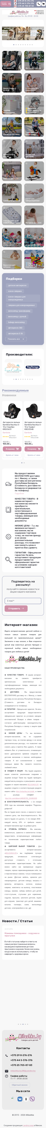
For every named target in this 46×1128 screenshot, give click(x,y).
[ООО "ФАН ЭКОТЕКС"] (13, 367)
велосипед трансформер (19, 311)
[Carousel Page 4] (20, 44)
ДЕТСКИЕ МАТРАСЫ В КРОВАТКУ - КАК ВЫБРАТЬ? (23, 934)
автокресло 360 (15, 328)
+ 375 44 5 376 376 (25, 3)
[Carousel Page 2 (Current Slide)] (16, 379)
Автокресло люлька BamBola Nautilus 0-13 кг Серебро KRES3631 (11, 425)
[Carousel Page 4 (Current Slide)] (25, 1024)
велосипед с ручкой (17, 316)
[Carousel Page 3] (18, 44)
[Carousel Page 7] (27, 44)
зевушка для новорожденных (21, 305)
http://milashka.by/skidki (25, 791)
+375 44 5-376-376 (21, 1060)
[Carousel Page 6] (25, 44)
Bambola (6, 433)
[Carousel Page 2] (16, 44)
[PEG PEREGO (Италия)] (32, 367)
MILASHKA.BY (33, 785)
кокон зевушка (15, 291)
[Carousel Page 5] (23, 44)
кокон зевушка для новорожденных (16, 298)
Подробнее (19, 494)
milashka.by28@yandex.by (23, 1071)
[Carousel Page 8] (29, 44)
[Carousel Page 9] (32, 44)
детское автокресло (17, 285)
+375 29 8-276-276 (21, 1055)
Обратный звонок (19, 1085)
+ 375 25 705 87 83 (25, 6)
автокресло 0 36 (15, 333)
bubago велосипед (16, 322)
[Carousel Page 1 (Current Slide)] (13, 44)
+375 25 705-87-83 (21, 1065)
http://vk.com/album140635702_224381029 (21, 798)
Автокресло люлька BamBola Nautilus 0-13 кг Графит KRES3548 (33, 425)
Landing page (28, 1125)
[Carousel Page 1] (13, 379)
